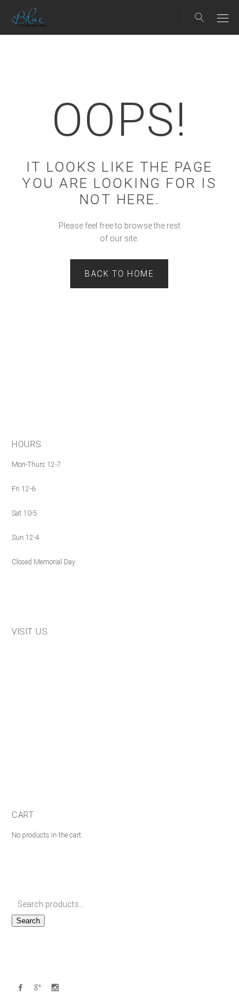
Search (28, 920)
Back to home (119, 273)
